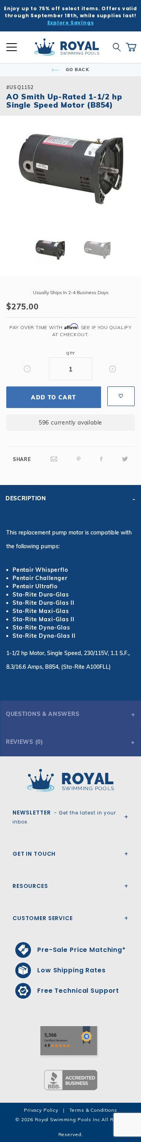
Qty (70, 353)
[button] (12, 182)
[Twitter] (125, 459)
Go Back (76, 69)
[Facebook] (101, 459)
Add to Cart (53, 397)
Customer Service (43, 918)
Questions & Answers (42, 713)
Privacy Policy (41, 1110)
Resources (30, 886)
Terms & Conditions (93, 1110)
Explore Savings (70, 22)
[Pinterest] (79, 459)
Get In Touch (34, 854)
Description (25, 498)
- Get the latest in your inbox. (64, 817)
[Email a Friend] (54, 459)
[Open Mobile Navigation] (11, 47)
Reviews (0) (24, 741)
